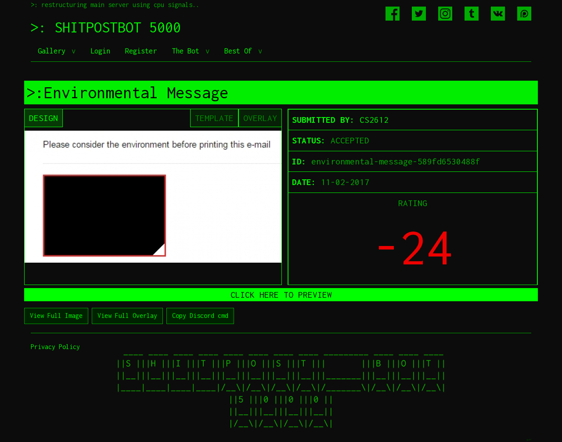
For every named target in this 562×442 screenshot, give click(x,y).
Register (141, 50)
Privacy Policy (55, 346)
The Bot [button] (187, 50)
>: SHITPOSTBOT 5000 (106, 27)
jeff (528, 439)
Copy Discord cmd (200, 315)
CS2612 (374, 120)
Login (100, 50)
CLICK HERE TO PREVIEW (281, 294)
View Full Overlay (127, 315)
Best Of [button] (240, 50)
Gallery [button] (53, 50)
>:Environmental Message (127, 92)
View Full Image (56, 315)
